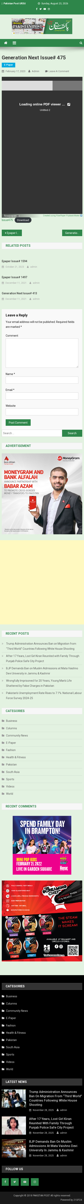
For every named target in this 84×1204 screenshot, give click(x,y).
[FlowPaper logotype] (12, 214)
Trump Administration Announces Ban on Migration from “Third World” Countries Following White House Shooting (41, 646)
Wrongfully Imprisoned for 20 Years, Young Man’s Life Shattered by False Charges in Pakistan (39, 683)
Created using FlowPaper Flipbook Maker (61, 216)
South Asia (13, 772)
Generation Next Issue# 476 (73, 233)
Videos (10, 786)
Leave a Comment (59, 71)
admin (35, 71)
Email (10, 389)
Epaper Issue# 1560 (14, 233)
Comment (12, 335)
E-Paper (8, 64)
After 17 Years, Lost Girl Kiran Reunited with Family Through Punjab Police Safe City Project (42, 658)
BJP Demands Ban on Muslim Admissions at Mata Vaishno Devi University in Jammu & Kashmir (42, 671)
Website (11, 405)
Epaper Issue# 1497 (14, 277)
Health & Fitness (16, 757)
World (9, 793)
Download (23, 220)
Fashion (11, 750)
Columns (11, 728)
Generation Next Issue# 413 (19, 293)
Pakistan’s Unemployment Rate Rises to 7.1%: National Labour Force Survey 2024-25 (44, 695)
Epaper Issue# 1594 (14, 261)
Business (11, 720)
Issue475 (7, 220)
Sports (10, 779)
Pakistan (11, 764)
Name (10, 374)
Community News (17, 735)
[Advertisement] (42, 582)
